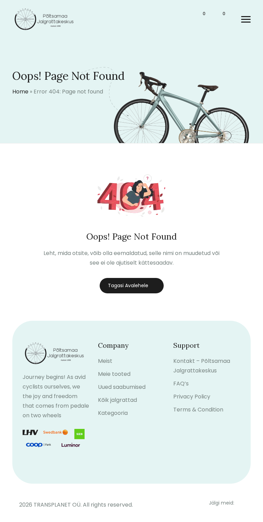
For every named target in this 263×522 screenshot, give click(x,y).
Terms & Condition (198, 409)
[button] (246, 19)
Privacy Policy (191, 396)
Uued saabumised (122, 387)
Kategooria (113, 413)
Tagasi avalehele (128, 285)
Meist (105, 361)
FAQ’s (181, 383)
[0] (200, 19)
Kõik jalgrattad (117, 400)
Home (20, 92)
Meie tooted (114, 374)
